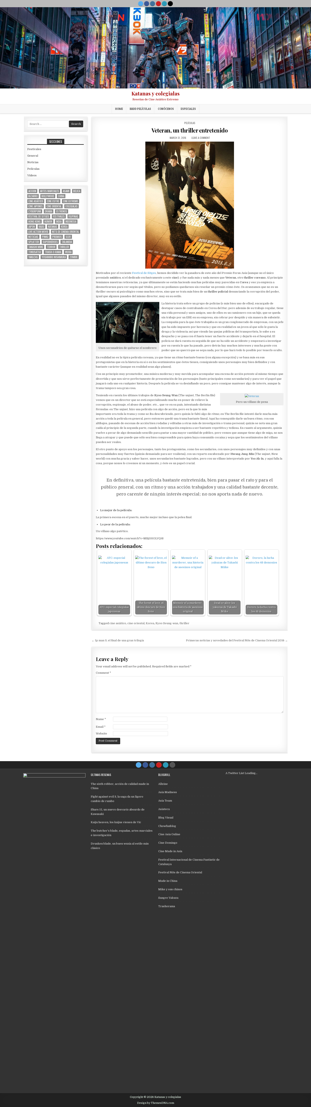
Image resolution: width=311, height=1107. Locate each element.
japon (31, 227)
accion (32, 191)
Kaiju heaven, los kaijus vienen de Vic (116, 822)
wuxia (68, 252)
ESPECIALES (188, 108)
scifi (68, 237)
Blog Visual (165, 817)
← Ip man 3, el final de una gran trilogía (118, 640)
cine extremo (70, 201)
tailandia (67, 242)
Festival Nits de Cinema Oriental (180, 872)
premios (57, 237)
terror (51, 247)
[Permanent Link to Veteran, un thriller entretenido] (190, 205)
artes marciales (49, 191)
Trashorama (166, 906)
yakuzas (33, 257)
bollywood (47, 196)
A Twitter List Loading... (241, 773)
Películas (189, 123)
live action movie (38, 232)
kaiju (41, 227)
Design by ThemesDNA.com (155, 1102)
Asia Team (165, 800)
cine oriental (135, 623)
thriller (184, 623)
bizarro (33, 196)
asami (66, 191)
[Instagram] (152, 3)
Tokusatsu (34, 252)
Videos (32, 175)
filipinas (73, 216)
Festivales (34, 149)
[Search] (170, 3)
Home (119, 108)
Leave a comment (200, 137)
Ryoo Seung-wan (167, 623)
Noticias (33, 162)
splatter (33, 242)
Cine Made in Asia (170, 851)
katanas (52, 227)
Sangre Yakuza (168, 897)
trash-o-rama (53, 252)
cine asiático (117, 623)
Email (101, 726)
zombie (74, 257)
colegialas (71, 206)
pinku (45, 237)
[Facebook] (146, 3)
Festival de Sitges (144, 273)
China (61, 196)
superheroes (50, 242)
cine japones (35, 206)
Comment (103, 672)
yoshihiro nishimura (54, 257)
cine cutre (53, 201)
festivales (59, 216)
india (59, 221)
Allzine (163, 783)
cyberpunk (34, 211)
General (32, 155)
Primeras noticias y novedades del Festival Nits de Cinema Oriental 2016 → (237, 640)
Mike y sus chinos (170, 889)
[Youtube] (158, 3)
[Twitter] (140, 3)
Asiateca (164, 809)
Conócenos (166, 108)
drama (48, 211)
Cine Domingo (167, 842)
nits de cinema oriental (65, 232)
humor (48, 221)
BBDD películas (140, 108)
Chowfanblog (167, 826)
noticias (33, 237)
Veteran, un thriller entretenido (189, 130)
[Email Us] (164, 3)
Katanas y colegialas (155, 93)
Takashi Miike (35, 247)
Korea (150, 623)
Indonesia (70, 221)
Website (101, 733)
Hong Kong (34, 221)
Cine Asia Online (169, 834)
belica (76, 191)
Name (101, 719)
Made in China (167, 880)
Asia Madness (167, 792)
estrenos (61, 211)
